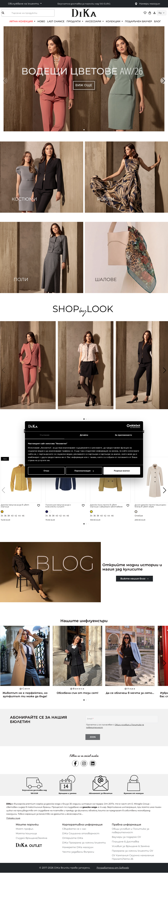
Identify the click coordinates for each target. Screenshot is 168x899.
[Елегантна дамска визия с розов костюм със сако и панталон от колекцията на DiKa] (28, 370)
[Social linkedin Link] (92, 763)
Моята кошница (26, 833)
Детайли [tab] (84, 435)
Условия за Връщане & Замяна (131, 846)
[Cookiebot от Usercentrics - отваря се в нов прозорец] (128, 426)
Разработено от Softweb (113, 867)
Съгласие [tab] (44, 435)
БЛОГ (157, 21)
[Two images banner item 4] (126, 257)
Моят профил (24, 828)
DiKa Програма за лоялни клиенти (84, 842)
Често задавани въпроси (78, 851)
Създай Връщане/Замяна (31, 838)
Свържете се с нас (74, 828)
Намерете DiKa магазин (77, 847)
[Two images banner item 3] (41, 257)
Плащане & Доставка (125, 841)
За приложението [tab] (123, 435)
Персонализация (82, 471)
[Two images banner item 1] (41, 177)
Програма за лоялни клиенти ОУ (132, 850)
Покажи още (13, 818)
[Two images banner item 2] (126, 177)
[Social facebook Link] (75, 763)
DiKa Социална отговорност (80, 833)
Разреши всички (122, 471)
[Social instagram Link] (84, 763)
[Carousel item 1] (84, 78)
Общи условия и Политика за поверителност (130, 830)
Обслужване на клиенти (24, 3)
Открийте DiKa (72, 838)
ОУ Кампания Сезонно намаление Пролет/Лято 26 (133, 857)
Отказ (46, 471)
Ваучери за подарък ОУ (126, 837)
